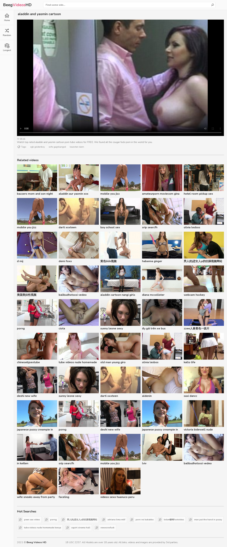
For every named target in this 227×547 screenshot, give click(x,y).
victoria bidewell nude (198, 429)
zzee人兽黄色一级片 (196, 328)
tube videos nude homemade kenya (78, 362)
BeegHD (17, 5)
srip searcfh (149, 227)
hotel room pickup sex (198, 194)
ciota (62, 328)
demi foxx (65, 261)
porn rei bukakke (144, 519)
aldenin (147, 396)
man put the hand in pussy (208, 519)
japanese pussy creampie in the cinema (35, 430)
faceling (64, 497)
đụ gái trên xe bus (154, 328)
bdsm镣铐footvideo (174, 519)
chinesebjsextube (28, 362)
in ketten (22, 463)
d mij (20, 261)
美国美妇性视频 (26, 295)
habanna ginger (152, 261)
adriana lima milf (116, 519)
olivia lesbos (192, 227)
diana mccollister (153, 295)
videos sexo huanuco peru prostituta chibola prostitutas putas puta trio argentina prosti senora (119, 497)
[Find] (212, 4)
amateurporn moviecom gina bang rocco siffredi (160, 194)
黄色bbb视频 (108, 261)
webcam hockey (194, 295)
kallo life (189, 362)
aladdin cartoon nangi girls (117, 295)
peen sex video (32, 519)
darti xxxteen (67, 227)
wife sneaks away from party (36, 497)
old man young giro (113, 362)
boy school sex (110, 227)
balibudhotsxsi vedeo (73, 295)
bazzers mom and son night (35, 194)
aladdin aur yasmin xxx (73, 194)
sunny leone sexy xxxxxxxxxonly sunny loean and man (118, 329)
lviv (144, 463)
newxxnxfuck (107, 527)
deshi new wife (27, 396)
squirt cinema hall (80, 527)
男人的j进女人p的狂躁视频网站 (203, 261)
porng (21, 328)
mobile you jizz (110, 194)
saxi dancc (190, 396)
